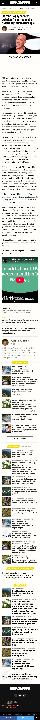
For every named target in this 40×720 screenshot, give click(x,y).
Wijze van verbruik (22, 312)
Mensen (6, 312)
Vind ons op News (11, 702)
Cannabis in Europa (28, 8)
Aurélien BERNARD (16, 30)
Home (4, 8)
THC (12, 312)
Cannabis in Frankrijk (14, 12)
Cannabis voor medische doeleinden (17, 310)
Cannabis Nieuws (14, 8)
